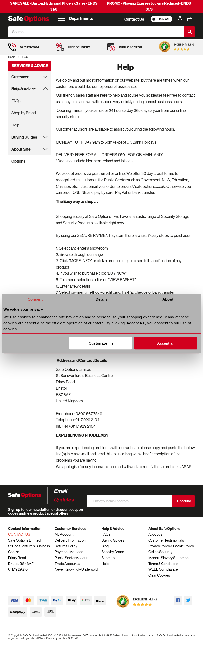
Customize (98, 343)
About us (155, 534)
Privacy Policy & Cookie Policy (171, 546)
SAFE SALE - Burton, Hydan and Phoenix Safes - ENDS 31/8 (54, 6)
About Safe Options (21, 151)
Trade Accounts (67, 563)
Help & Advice (23, 88)
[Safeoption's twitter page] (188, 600)
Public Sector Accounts (73, 557)
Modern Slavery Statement (169, 557)
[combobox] (96, 31)
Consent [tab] (35, 299)
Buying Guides (24, 137)
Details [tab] (102, 299)
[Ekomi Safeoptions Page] (136, 608)
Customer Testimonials (166, 540)
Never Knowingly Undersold (76, 569)
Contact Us (134, 19)
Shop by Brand (23, 112)
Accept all (165, 343)
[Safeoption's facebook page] (178, 600)
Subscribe (183, 501)
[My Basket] (190, 19)
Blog (105, 546)
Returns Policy (66, 546)
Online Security (160, 551)
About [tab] (167, 299)
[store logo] (28, 19)
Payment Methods (69, 551)
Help (15, 125)
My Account (64, 534)
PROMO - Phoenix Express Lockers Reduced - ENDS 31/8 (149, 6)
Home (12, 57)
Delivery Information (70, 540)
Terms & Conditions (163, 563)
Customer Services (20, 78)
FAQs (16, 100)
